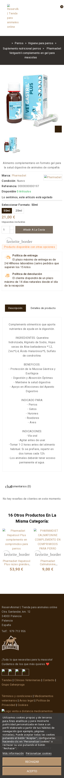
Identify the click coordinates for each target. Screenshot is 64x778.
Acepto (32, 771)
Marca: (6, 175)
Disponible (9, 191)
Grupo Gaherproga (13, 684)
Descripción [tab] (15, 308)
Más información (13, 753)
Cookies (23, 705)
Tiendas (7, 680)
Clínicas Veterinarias (27, 680)
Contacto (48, 680)
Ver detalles (16, 555)
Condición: (9, 180)
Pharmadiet (19, 175)
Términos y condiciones (17, 696)
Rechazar (32, 762)
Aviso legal (26, 700)
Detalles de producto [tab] (43, 308)
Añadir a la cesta (34, 229)
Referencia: (9, 186)
